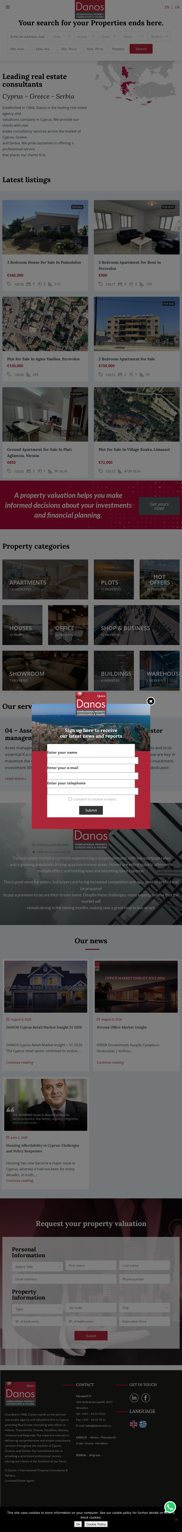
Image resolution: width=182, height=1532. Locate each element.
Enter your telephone (66, 783)
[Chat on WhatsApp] (170, 1507)
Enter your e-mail (62, 767)
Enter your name (62, 752)
